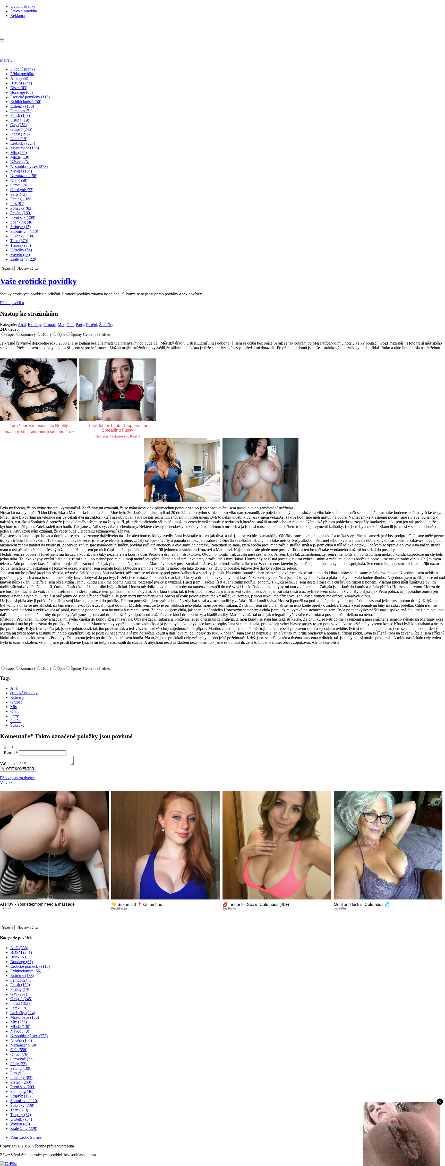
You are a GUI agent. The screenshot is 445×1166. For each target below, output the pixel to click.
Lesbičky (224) (22, 143)
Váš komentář (13, 763)
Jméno (7, 747)
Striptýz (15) (20, 227)
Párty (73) (18, 194)
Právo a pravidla (23, 11)
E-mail (11, 753)
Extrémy (34, 324)
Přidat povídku (22, 74)
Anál (22, 324)
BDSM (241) (21, 83)
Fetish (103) (20, 115)
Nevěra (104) (21, 171)
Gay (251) (18, 125)
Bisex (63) (18, 87)
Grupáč (50, 324)
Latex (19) (18, 138)
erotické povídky (24, 693)
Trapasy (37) (20, 245)
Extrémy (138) (22, 106)
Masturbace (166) (24, 148)
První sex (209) (22, 217)
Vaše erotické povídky (38, 281)
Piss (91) (17, 203)
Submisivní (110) (24, 231)
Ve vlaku (7, 782)
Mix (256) (18, 152)
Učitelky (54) (21, 250)
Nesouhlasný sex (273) (29, 166)
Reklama (17, 15)
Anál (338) (19, 78)
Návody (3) (19, 162)
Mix (61, 324)
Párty (80, 324)
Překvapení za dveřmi (17, 778)
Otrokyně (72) (21, 189)
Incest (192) (20, 134)
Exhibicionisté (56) (25, 101)
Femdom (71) (21, 111)
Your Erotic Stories (25, 1137)
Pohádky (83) (21, 208)
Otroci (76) (19, 185)
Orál (70, 324)
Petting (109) (20, 199)
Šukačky (106, 324)
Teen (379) (19, 240)
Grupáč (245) (21, 129)
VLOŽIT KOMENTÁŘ (18, 769)
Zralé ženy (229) (23, 259)
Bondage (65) (21, 92)
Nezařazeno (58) (23, 176)
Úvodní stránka (22, 6)
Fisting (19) (19, 120)
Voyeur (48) (20, 254)
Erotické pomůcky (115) (30, 97)
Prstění (91, 324)
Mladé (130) (20, 157)
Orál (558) (18, 180)
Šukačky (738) (22, 236)
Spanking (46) (21, 222)
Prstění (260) (20, 213)
